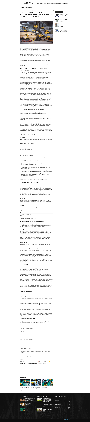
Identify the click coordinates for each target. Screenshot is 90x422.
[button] (69, 8)
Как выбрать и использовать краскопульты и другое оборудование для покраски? (64, 15)
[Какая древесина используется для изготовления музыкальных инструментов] (22, 399)
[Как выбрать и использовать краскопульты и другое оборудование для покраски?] (57, 15)
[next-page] (22, 390)
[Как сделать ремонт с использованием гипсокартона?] (22, 404)
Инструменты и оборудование (30, 10)
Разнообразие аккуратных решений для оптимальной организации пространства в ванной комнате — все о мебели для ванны (27, 373)
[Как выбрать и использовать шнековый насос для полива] (36, 382)
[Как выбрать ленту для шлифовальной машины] (47, 382)
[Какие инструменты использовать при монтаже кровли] (25, 382)
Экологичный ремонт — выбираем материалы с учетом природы (47, 409)
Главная (21, 10)
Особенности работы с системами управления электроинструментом (63, 30)
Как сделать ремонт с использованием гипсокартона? (28, 404)
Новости (24, 10)
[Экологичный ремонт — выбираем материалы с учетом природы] (39, 409)
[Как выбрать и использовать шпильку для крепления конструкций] (22, 409)
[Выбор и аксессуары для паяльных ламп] (57, 20)
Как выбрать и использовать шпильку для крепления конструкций (29, 409)
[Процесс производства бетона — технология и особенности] (39, 405)
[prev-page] (20, 390)
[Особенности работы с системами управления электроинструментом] (57, 30)
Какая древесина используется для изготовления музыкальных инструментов (30, 399)
